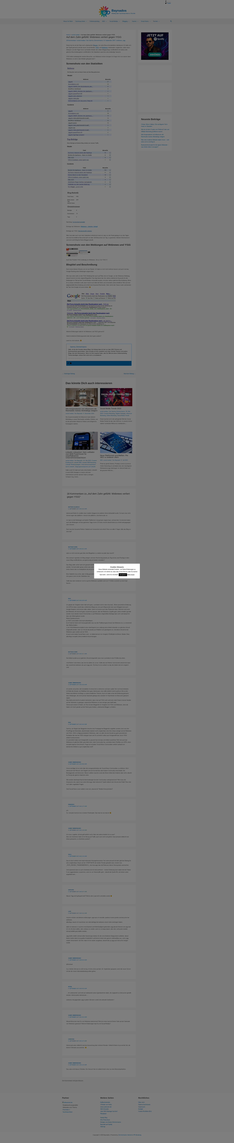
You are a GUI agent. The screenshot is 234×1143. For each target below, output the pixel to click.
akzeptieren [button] (123, 574)
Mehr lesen (130, 574)
